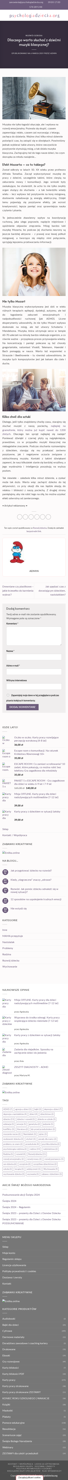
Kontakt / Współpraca (14, 835)
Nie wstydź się (19, 908)
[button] (4, 15)
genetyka (34, 1124)
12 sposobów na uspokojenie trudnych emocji (36, 899)
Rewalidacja (8, 1429)
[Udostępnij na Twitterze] (31, 517)
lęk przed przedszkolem (43, 1129)
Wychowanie (9, 966)
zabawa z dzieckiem (52, 1174)
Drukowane (8, 1349)
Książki (6, 1404)
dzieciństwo (47, 1114)
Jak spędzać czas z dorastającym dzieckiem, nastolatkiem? (52, 590)
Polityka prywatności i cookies (19, 1271)
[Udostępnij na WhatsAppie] (19, 517)
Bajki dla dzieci (10, 1325)
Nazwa (10, 651)
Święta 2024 (9, 1201)
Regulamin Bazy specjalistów (23, 1471)
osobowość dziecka (13, 1139)
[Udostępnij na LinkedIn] (48, 517)
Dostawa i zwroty (12, 1277)
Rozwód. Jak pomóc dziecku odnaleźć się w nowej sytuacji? (34, 890)
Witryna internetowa (16, 680)
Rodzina (6, 954)
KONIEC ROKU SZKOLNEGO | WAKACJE (25, 1398)
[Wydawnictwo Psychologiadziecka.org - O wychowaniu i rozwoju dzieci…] (34, 15)
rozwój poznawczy (53, 1159)
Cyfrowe (7, 1331)
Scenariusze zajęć (12, 1435)
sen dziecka (9, 1164)
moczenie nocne (11, 1134)
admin (53, 53)
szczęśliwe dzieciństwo (45, 1164)
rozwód (20, 1154)
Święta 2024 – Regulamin (16, 1207)
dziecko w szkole (46, 1119)
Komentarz (12, 623)
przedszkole (32, 1144)
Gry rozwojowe (10, 1361)
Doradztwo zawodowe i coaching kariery (25, 1343)
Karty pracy (8, 1380)
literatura (22, 1129)
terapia (19, 1169)
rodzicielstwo (50, 1149)
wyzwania (33, 1174)
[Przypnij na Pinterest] (42, 517)
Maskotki (7, 1410)
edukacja (8, 1124)
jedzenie (48, 1124)
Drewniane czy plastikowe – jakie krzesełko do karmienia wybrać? (18, 590)
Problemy (7, 948)
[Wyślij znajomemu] (37, 517)
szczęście (24, 1164)
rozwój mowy (34, 1159)
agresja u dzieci (23, 1109)
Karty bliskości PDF (13, 1374)
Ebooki (6, 1355)
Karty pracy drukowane (15, 1386)
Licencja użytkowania (14, 1265)
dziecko (8, 1119)
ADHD (7, 1109)
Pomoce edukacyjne (13, 1423)
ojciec (43, 1134)
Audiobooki (8, 1319)
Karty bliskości (10, 1368)
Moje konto (8, 1253)
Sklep (5, 829)
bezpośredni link (34, 531)
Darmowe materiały (13, 1337)
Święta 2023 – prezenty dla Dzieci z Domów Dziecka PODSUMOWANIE (31, 1221)
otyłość (30, 1139)
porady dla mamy (47, 1139)
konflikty (8, 1129)
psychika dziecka (50, 1144)
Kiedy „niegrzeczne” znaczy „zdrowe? (31, 880)
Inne (4, 930)
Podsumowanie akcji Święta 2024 (21, 1195)
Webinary (7, 1447)
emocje (21, 1124)
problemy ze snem (12, 1144)
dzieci (33, 1114)
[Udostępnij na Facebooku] (25, 517)
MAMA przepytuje (12, 936)
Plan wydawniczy (52, 1471)
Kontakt (6, 1283)
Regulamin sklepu (12, 1259)
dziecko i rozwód (26, 1119)
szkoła (7, 1169)
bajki (37, 1109)
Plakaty (6, 1417)
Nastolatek (8, 942)
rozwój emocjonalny (13, 1159)
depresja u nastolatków (15, 1114)
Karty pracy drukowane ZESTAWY (21, 1392)
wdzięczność (33, 1169)
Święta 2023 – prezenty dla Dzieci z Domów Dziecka (31, 1213)
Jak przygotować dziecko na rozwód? (31, 870)
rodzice (35, 1149)
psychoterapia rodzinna (15, 1149)
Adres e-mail (13, 666)
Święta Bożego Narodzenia (17, 1441)
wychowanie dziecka (13, 1174)
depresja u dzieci (53, 1109)
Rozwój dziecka (34, 35)
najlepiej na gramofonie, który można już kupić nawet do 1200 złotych (34, 430)
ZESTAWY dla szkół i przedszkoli (20, 1453)
